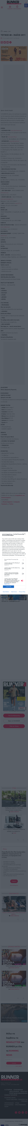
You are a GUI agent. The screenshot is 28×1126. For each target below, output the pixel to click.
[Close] (25, 534)
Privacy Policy (22, 591)
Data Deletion (6, 591)
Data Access (14, 591)
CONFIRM (8, 586)
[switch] (22, 563)
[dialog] (14, 563)
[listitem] (14, 560)
